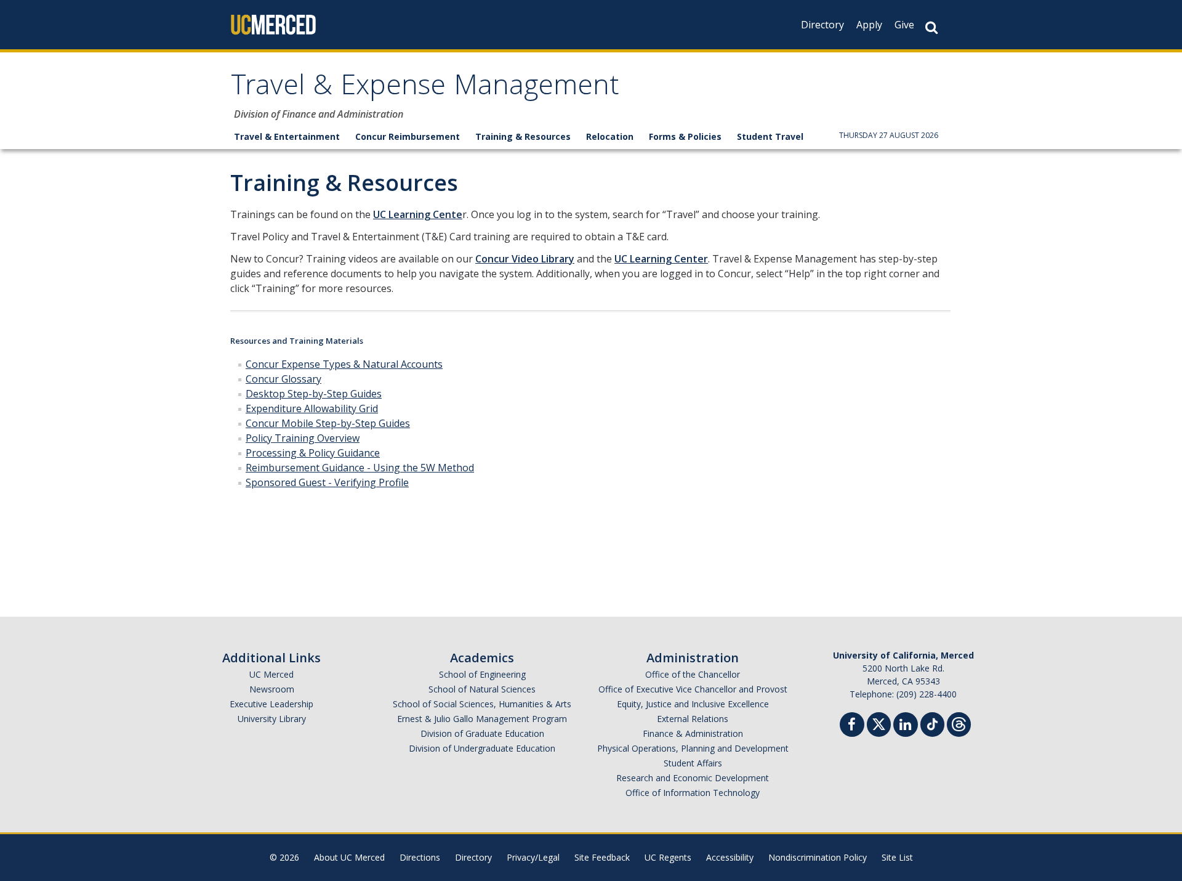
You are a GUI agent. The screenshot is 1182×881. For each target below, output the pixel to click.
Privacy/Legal (533, 857)
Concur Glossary (283, 379)
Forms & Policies (685, 136)
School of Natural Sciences (482, 689)
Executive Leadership (271, 704)
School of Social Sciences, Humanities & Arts (482, 704)
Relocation (609, 136)
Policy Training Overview (303, 438)
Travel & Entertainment (287, 136)
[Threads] (959, 723)
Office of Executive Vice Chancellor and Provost (692, 689)
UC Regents (668, 857)
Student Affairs (693, 763)
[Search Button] (931, 27)
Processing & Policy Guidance (313, 453)
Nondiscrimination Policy (817, 857)
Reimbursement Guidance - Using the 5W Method (360, 467)
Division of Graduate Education (482, 733)
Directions (420, 857)
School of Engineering (482, 674)
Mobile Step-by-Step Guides (345, 423)
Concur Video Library (524, 259)
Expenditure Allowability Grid (312, 408)
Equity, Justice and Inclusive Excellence (693, 704)
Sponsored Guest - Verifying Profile (327, 482)
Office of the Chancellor (692, 674)
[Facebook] (852, 726)
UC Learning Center (661, 259)
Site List (897, 857)
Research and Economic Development (692, 778)
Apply (869, 24)
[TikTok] (932, 723)
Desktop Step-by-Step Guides (314, 393)
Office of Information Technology (692, 792)
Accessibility (730, 857)
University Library (272, 719)
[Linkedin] (905, 726)
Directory (822, 24)
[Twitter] (879, 723)
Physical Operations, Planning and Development (693, 748)
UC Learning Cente (417, 214)
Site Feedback (602, 857)
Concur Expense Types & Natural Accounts (344, 364)
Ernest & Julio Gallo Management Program (482, 719)
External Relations (692, 719)
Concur (263, 423)
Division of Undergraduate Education (482, 748)
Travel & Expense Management (425, 88)
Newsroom (271, 689)
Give (904, 24)
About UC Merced (349, 857)
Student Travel (770, 136)
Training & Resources (523, 136)
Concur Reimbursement (407, 136)
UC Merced (271, 674)
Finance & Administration (693, 733)
